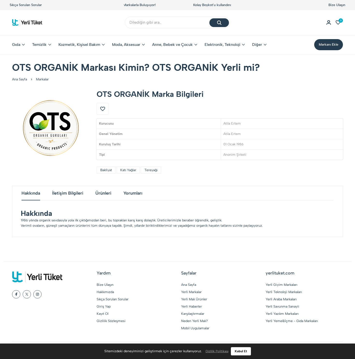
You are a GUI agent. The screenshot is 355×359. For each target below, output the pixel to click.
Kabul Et (241, 351)
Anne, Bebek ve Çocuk (172, 44)
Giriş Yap (104, 306)
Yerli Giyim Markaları (281, 285)
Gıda (16, 44)
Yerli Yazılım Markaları (282, 314)
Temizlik (39, 44)
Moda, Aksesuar (126, 44)
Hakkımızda (105, 292)
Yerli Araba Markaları (281, 299)
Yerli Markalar (191, 292)
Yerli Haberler (191, 306)
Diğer (257, 44)
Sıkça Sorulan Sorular (26, 5)
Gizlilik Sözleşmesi (111, 321)
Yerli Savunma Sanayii (282, 306)
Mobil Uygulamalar (195, 328)
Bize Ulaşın (336, 5)
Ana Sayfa (19, 79)
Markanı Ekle (328, 44)
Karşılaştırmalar (192, 314)
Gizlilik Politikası (217, 351)
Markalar (42, 79)
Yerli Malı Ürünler (194, 299)
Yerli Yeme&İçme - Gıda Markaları (292, 321)
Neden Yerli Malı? (194, 321)
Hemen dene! (207, 5)
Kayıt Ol (102, 314)
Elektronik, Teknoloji (222, 44)
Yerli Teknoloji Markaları (284, 292)
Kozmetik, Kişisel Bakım (79, 44)
